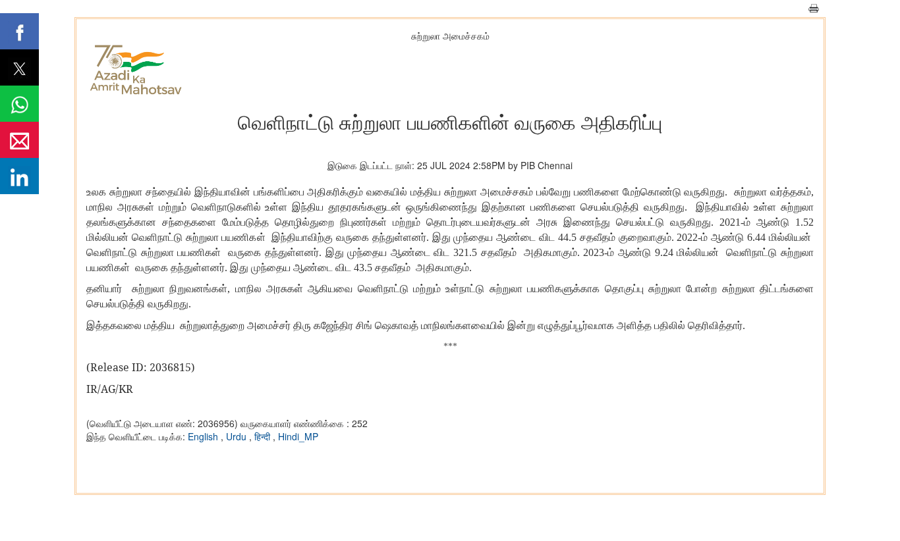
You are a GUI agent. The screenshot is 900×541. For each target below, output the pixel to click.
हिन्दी (263, 436)
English (204, 436)
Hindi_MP (298, 436)
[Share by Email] (19, 140)
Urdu (237, 436)
